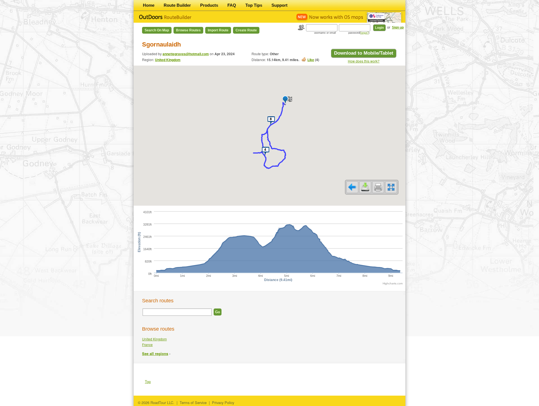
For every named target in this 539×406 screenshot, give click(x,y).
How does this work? (364, 61)
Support (279, 5)
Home (148, 5)
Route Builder (177, 5)
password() (358, 32)
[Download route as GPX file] (365, 187)
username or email (325, 32)
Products (209, 5)
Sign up (398, 27)
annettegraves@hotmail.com (186, 53)
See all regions (155, 353)
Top (148, 381)
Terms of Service (193, 402)
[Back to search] (352, 187)
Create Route (246, 30)
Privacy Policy (223, 402)
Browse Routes (188, 30)
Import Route (218, 30)
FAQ (231, 5)
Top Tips (253, 5)
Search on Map (157, 30)
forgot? (364, 32)
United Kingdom (168, 59)
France (147, 344)
